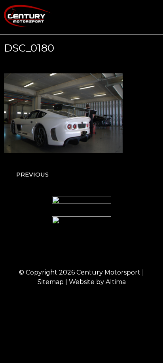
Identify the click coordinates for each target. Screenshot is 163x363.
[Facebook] (49, 250)
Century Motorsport (108, 272)
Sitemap (51, 282)
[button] (153, 17)
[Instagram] (71, 250)
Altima (116, 282)
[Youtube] (114, 250)
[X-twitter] (92, 250)
